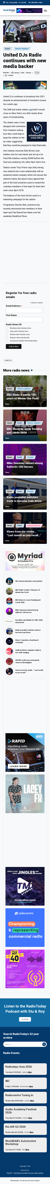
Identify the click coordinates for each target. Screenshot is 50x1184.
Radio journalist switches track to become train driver (24, 499)
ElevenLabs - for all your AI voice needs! (25, 1180)
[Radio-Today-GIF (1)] (25, 927)
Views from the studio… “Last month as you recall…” (24, 533)
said (31, 109)
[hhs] (25, 794)
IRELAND (34, 2)
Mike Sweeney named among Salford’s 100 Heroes (25, 465)
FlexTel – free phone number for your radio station (25, 1173)
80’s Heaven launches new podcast (28, 581)
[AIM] (25, 752)
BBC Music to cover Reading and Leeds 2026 (24, 430)
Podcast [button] (25, 1019)
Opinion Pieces (33, 526)
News (9, 389)
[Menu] (45, 10)
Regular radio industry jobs (20, 338)
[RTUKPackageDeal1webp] (25, 85)
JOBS (40, 2)
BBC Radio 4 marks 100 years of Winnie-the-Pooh (23, 396)
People (30, 457)
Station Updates (22, 49)
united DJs (8, 360)
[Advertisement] (25, 253)
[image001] (25, 969)
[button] (44, 1044)
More (30, 1072)
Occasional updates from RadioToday (23, 341)
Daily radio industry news (19, 331)
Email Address (14, 305)
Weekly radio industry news (20, 334)
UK (29, 2)
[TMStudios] (25, 886)
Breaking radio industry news (20, 328)
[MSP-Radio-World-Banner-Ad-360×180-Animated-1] (25, 561)
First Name (11, 315)
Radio (7, 49)
